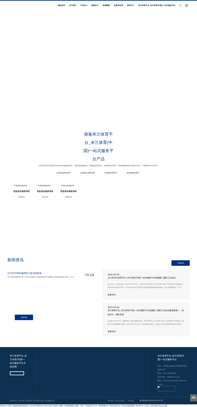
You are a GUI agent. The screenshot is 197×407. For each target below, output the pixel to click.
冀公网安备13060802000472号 (151, 400)
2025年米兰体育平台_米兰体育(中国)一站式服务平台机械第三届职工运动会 (142, 278)
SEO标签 (131, 401)
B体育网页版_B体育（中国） (75, 406)
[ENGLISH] (186, 5)
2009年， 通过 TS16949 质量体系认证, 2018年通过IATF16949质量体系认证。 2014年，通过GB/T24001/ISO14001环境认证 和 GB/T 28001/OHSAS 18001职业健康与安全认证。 (148, 243)
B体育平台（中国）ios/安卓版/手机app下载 (151, 406)
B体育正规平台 (115, 406)
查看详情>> (112, 295)
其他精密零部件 (133, 173)
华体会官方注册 (5, 406)
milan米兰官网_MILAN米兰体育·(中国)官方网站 (46, 406)
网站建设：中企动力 (114, 401)
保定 (122, 401)
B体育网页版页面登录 (20, 406)
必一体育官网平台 (101, 406)
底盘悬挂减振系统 (87, 173)
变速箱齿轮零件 (110, 173)
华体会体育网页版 (128, 406)
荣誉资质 (148, 235)
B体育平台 (90, 406)
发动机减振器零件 (64, 173)
